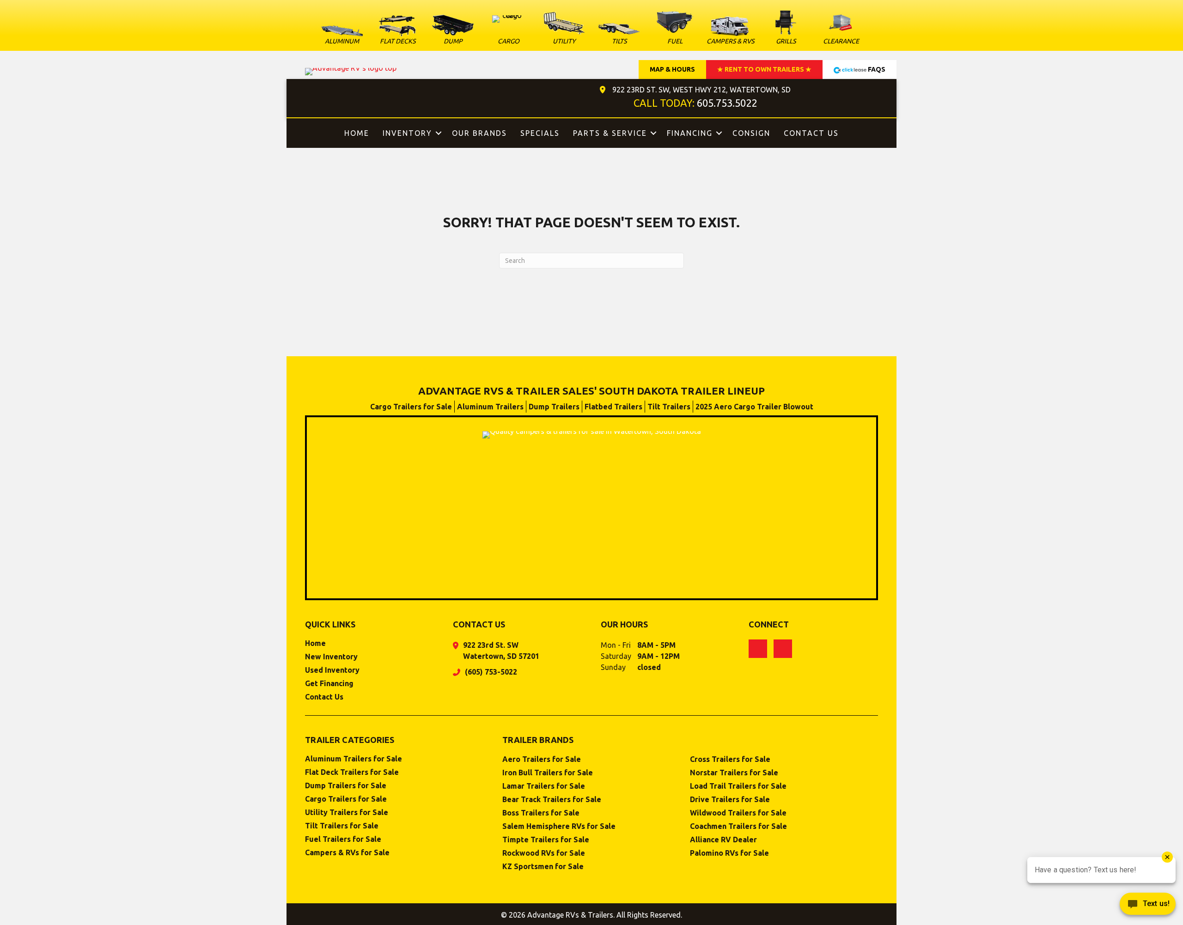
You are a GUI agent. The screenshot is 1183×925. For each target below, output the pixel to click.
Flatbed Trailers (613, 406)
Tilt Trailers (668, 406)
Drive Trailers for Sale (730, 799)
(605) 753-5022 (491, 672)
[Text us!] (1147, 906)
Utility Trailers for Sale (346, 812)
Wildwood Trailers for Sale (738, 813)
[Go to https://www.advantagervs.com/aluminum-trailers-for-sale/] (342, 37)
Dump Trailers (554, 406)
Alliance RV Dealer (723, 840)
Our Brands (479, 133)
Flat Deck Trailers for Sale (352, 772)
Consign (751, 133)
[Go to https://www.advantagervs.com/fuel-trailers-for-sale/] (674, 28)
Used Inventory (332, 670)
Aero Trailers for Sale (541, 759)
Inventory (407, 133)
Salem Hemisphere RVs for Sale (559, 826)
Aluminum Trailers (490, 406)
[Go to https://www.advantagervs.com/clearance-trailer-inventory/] (841, 28)
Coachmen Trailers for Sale (738, 826)
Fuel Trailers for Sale (343, 839)
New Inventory (331, 657)
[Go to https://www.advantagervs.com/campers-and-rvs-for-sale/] (730, 32)
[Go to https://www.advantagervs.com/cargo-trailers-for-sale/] (508, 32)
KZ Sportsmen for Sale (543, 866)
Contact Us (811, 133)
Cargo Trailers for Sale (411, 406)
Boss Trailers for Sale (540, 813)
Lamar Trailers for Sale (543, 786)
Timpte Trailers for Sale (545, 840)
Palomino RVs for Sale (729, 853)
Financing (690, 133)
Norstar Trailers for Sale (734, 773)
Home (356, 133)
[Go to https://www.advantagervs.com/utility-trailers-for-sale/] (564, 30)
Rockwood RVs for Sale (543, 853)
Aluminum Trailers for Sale (353, 759)
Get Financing (329, 684)
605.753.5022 (727, 103)
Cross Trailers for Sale (730, 759)
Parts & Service (610, 133)
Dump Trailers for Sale (345, 786)
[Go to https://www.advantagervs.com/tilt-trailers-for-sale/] (619, 36)
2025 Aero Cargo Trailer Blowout (754, 406)
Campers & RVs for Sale (347, 853)
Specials (540, 133)
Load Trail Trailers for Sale (738, 786)
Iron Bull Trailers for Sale (547, 773)
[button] (438, 133)
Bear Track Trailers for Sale (551, 799)
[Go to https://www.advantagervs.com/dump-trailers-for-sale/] (453, 31)
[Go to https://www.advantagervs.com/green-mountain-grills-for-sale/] (785, 28)
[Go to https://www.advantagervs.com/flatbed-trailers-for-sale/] (397, 31)
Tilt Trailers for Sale (341, 826)
